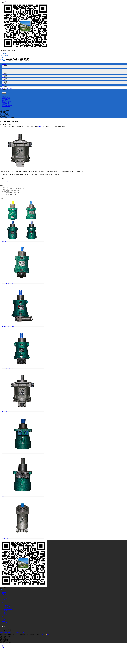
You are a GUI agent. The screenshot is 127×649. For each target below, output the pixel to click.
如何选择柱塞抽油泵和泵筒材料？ (10, 194)
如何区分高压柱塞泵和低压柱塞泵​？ (8, 105)
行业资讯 (5, 623)
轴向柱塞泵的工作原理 (6, 98)
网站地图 (20, 632)
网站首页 (4, 63)
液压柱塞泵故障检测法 (6, 99)
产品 (3, 645)
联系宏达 (4, 85)
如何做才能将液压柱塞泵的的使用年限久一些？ (13, 190)
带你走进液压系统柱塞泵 (6, 103)
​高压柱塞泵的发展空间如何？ (7, 101)
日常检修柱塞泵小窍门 (6, 102)
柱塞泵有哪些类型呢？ (6, 106)
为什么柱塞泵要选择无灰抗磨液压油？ (11, 192)
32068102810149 (49, 634)
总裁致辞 (5, 600)
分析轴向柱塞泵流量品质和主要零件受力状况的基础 (14, 188)
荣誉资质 (5, 619)
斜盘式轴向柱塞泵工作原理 (6, 97)
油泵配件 (5, 610)
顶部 (3, 647)
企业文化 (5, 599)
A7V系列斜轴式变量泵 (8, 609)
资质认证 (4, 77)
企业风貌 (4, 74)
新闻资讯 (4, 80)
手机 (3, 646)
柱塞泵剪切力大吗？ (5, 100)
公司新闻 (10, 88)
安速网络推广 (42, 634)
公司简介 (5, 598)
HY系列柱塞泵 (6, 605)
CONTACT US (4, 108)
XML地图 (24, 632)
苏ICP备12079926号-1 (15, 632)
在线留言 (4, 84)
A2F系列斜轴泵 (6, 607)
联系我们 (4, 1)
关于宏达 (4, 64)
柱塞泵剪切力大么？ (5, 96)
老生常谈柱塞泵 (5, 107)
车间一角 (5, 613)
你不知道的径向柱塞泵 (6, 104)
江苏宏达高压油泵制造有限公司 (6, 632)
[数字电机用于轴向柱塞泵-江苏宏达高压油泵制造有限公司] (22, 61)
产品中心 (4, 593)
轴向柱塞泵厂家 (5, 181)
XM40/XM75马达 (7, 606)
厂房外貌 (5, 614)
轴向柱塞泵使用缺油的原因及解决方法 (11, 196)
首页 (3, 644)
